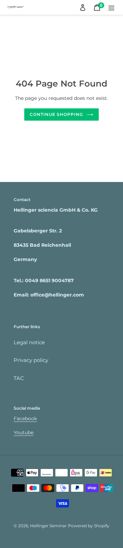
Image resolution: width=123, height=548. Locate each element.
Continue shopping (56, 114)
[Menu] (111, 7)
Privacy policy (31, 360)
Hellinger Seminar (48, 525)
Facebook (25, 418)
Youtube (23, 432)
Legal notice (29, 342)
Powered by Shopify (88, 525)
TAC (19, 378)
